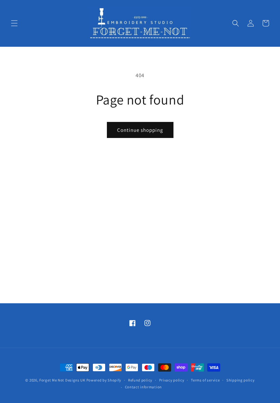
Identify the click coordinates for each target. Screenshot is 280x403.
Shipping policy (240, 380)
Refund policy (140, 380)
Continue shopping (140, 130)
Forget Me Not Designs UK (62, 380)
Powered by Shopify (104, 380)
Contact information (143, 387)
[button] (14, 23)
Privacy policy (171, 380)
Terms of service (205, 380)
